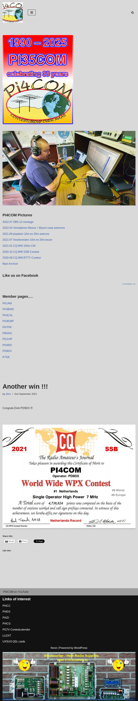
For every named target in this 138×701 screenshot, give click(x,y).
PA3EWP (8, 321)
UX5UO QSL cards (14, 641)
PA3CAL (8, 315)
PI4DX (6, 611)
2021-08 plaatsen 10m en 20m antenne (26, 233)
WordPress (80, 647)
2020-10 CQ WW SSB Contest (21, 251)
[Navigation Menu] (32, 12)
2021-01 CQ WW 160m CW (19, 245)
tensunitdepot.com (129, 284)
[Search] (132, 12)
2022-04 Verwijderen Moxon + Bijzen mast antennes (34, 227)
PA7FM (7, 327)
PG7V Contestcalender (16, 629)
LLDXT (7, 635)
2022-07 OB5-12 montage (18, 222)
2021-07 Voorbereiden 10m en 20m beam (27, 239)
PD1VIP (7, 339)
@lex (8, 394)
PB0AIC (7, 333)
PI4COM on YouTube (16, 591)
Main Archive (10, 263)
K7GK (6, 357)
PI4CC (7, 605)
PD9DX (7, 351)
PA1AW (7, 303)
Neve (54, 647)
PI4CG (7, 623)
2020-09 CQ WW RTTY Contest (22, 257)
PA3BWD (8, 309)
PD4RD (7, 345)
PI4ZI (6, 617)
